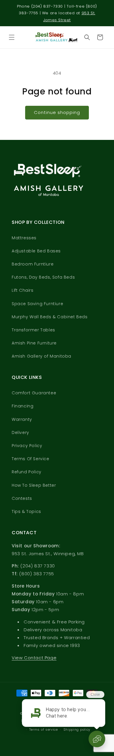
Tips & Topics (26, 511)
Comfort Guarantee (34, 393)
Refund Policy (27, 472)
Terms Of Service (30, 459)
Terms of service (43, 729)
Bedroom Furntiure (32, 264)
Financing (22, 406)
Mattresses (24, 238)
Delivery (20, 432)
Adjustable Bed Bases (36, 251)
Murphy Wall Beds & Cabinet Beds (50, 317)
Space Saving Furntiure (37, 304)
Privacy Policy (27, 446)
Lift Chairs (23, 290)
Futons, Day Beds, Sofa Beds (43, 277)
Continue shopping (57, 112)
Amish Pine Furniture (34, 343)
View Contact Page (34, 658)
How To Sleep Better (34, 485)
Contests (22, 498)
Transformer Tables (33, 330)
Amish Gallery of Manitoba (41, 356)
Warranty (22, 419)
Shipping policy (77, 729)
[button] (11, 37)
